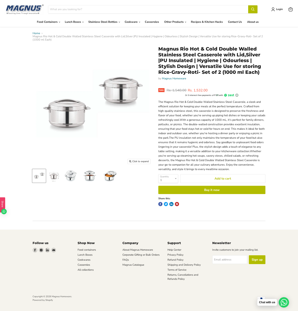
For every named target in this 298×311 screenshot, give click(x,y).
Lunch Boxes (73, 22)
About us (253, 22)
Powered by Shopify (43, 300)
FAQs (125, 259)
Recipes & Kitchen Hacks (207, 22)
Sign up (257, 260)
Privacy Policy (175, 254)
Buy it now (212, 190)
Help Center (174, 249)
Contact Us (235, 22)
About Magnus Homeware (137, 249)
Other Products (174, 22)
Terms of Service (176, 269)
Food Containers (47, 22)
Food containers (87, 249)
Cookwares (84, 259)
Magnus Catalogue (133, 264)
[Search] (252, 9)
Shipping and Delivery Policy (184, 264)
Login (279, 9)
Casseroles (152, 22)
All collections (86, 269)
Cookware (131, 22)
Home (36, 33)
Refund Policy (175, 259)
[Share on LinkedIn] (171, 204)
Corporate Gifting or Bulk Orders (141, 254)
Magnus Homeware (174, 78)
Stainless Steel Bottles (103, 22)
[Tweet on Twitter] (166, 204)
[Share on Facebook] (160, 204)
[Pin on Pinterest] (177, 204)
